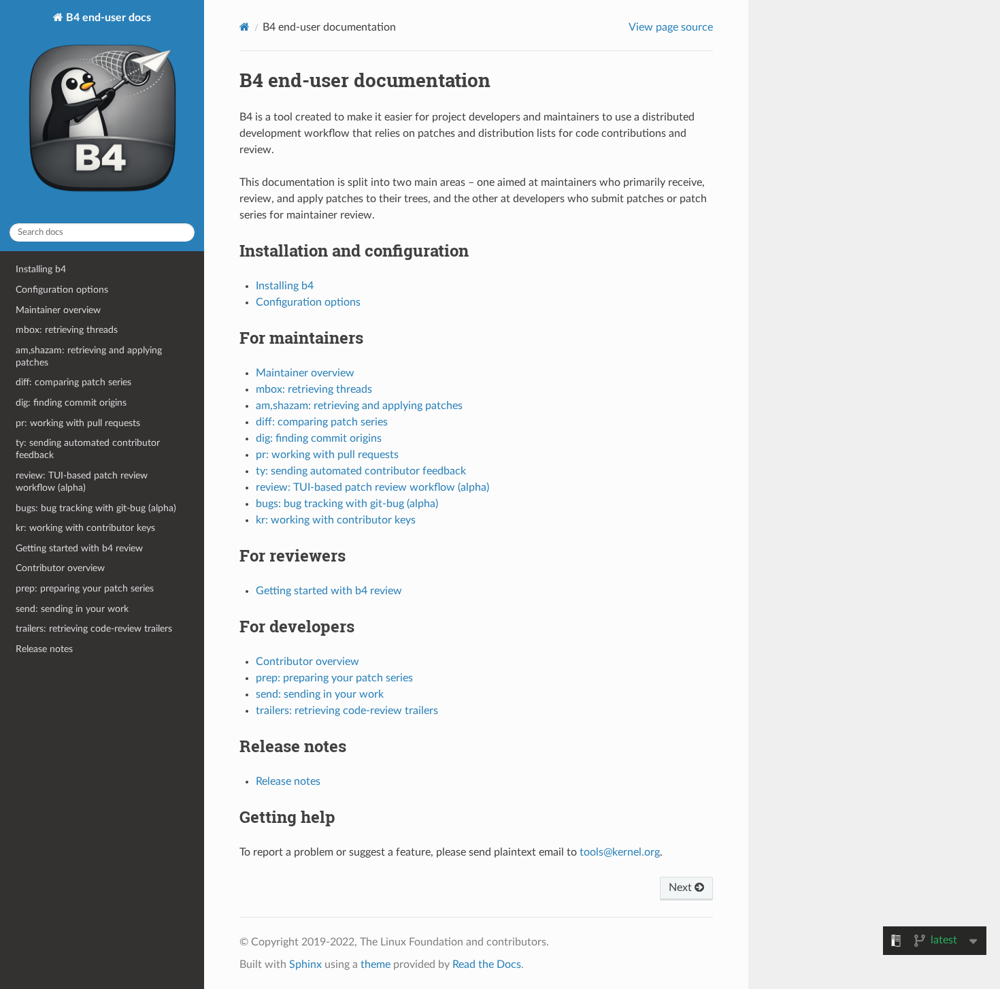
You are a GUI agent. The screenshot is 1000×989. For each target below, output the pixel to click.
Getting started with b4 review (79, 548)
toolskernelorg (620, 852)
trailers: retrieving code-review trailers (94, 628)
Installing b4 (41, 269)
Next (682, 887)
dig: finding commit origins (71, 403)
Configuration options (62, 290)
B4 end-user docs (107, 17)
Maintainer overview (58, 310)
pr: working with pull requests (78, 423)
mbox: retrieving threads (67, 330)
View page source (671, 27)
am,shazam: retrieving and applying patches (89, 356)
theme (375, 964)
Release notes (44, 649)
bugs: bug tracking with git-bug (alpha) (96, 508)
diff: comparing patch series (73, 382)
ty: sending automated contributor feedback (88, 449)
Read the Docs (486, 964)
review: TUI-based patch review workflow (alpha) (82, 481)
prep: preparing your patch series (85, 588)
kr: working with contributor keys (85, 528)
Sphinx (305, 964)
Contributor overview (60, 568)
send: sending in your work (72, 609)
